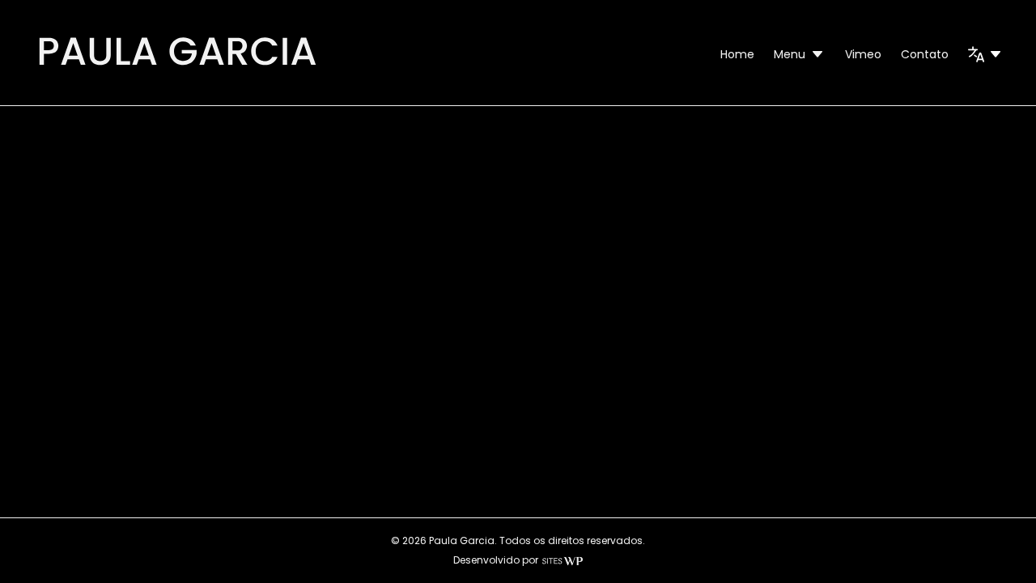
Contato (925, 54)
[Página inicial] (176, 68)
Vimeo (863, 54)
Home (737, 54)
